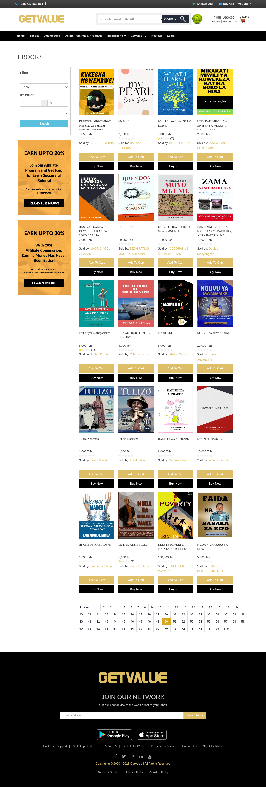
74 (200, 628)
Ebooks (34, 35)
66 (132, 628)
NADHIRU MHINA (102, 143)
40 (81, 621)
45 (123, 621)
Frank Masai (98, 460)
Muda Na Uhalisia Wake (132, 544)
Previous (85, 607)
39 (243, 614)
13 (185, 607)
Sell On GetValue (134, 746)
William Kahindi (179, 460)
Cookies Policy (159, 772)
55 (209, 621)
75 (209, 628)
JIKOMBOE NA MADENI (95, 544)
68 (149, 628)
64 (115, 628)
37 (226, 614)
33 (191, 614)
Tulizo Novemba (89, 438)
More (169, 19)
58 (234, 621)
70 (166, 628)
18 (227, 607)
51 (174, 621)
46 (132, 621)
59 (243, 621)
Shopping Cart (230, 21)
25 (123, 614)
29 (157, 614)
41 (89, 621)
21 (89, 614)
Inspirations (115, 35)
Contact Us (189, 746)
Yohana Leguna (140, 354)
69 (157, 628)
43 (106, 621)
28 (149, 614)
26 (132, 614)
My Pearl (123, 121)
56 (217, 621)
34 (200, 614)
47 (140, 621)
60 (81, 628)
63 (106, 628)
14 (193, 607)
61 (89, 628)
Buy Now (96, 166)
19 (236, 607)
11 (168, 607)
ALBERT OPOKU (180, 143)
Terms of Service (109, 772)
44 (115, 621)
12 (176, 607)
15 (202, 607)
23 (106, 614)
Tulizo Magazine (128, 438)
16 (210, 607)
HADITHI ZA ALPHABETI (175, 438)
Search (44, 123)
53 (191, 621)
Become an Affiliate (163, 746)
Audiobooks (52, 35)
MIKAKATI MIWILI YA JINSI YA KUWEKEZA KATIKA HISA (212, 125)
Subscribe (193, 715)
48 (149, 621)
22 (98, 614)
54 (200, 621)
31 (174, 614)
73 (191, 628)
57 (226, 621)
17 (219, 607)
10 (159, 607)
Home (21, 35)
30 (166, 614)
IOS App (228, 3)
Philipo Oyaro (178, 354)
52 (183, 621)
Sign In (246, 3)
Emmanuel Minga (101, 566)
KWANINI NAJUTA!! (210, 438)
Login (171, 35)
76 (217, 628)
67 (140, 628)
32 (183, 614)
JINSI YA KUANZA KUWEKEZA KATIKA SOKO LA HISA (93, 231)
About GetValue (212, 746)
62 (98, 628)
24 (115, 614)
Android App (204, 3)
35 (209, 614)
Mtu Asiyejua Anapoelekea (94, 333)
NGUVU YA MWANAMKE (213, 333)
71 (174, 628)
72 (183, 628)
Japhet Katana (100, 354)
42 (98, 621)
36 (217, 614)
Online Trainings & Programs (83, 35)
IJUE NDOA (126, 227)
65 (123, 628)
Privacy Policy (135, 772)
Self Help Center (84, 746)
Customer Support (55, 746)
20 (81, 614)
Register (156, 35)
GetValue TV (139, 35)
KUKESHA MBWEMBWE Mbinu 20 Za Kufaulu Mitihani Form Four (95, 125)
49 (157, 621)
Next (227, 628)
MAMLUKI (165, 333)
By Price (27, 95)
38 (234, 614)
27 (140, 614)
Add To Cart (97, 157)
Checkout (215, 21)
